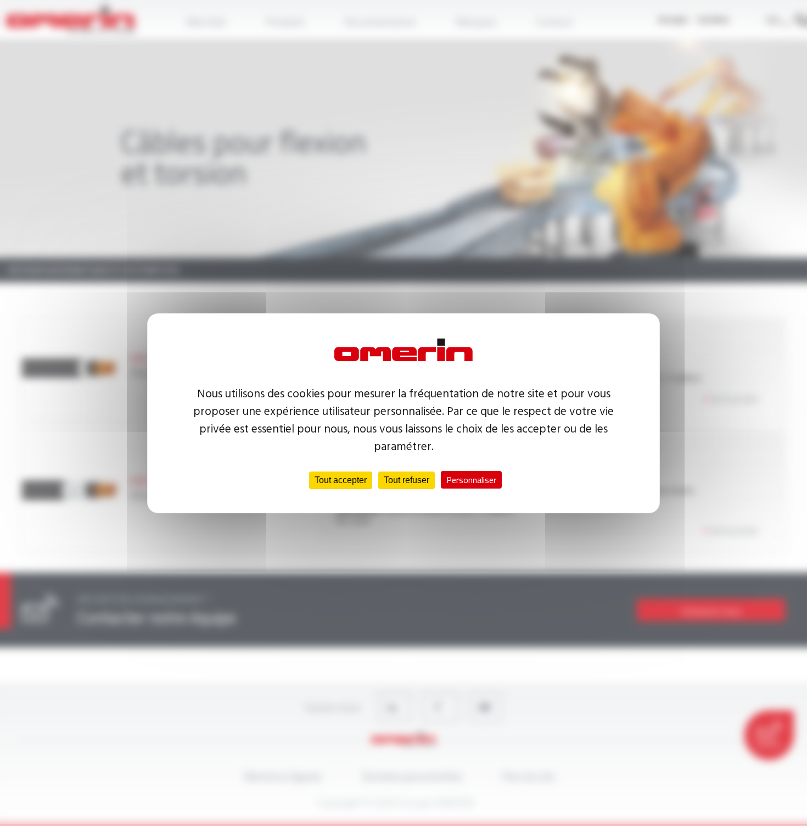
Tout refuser (406, 480)
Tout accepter (341, 480)
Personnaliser (471, 479)
